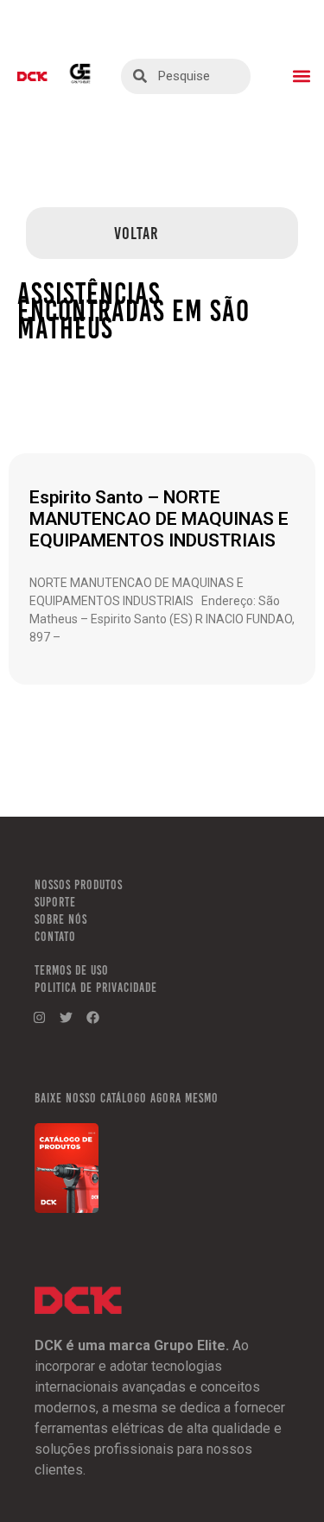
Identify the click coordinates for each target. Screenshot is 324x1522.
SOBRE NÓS (61, 919)
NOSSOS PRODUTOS (79, 885)
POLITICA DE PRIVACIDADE (96, 987)
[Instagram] (39, 1017)
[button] (301, 76)
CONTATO (55, 936)
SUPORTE (55, 902)
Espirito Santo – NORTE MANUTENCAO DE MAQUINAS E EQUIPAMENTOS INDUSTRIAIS (159, 519)
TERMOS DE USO (72, 970)
